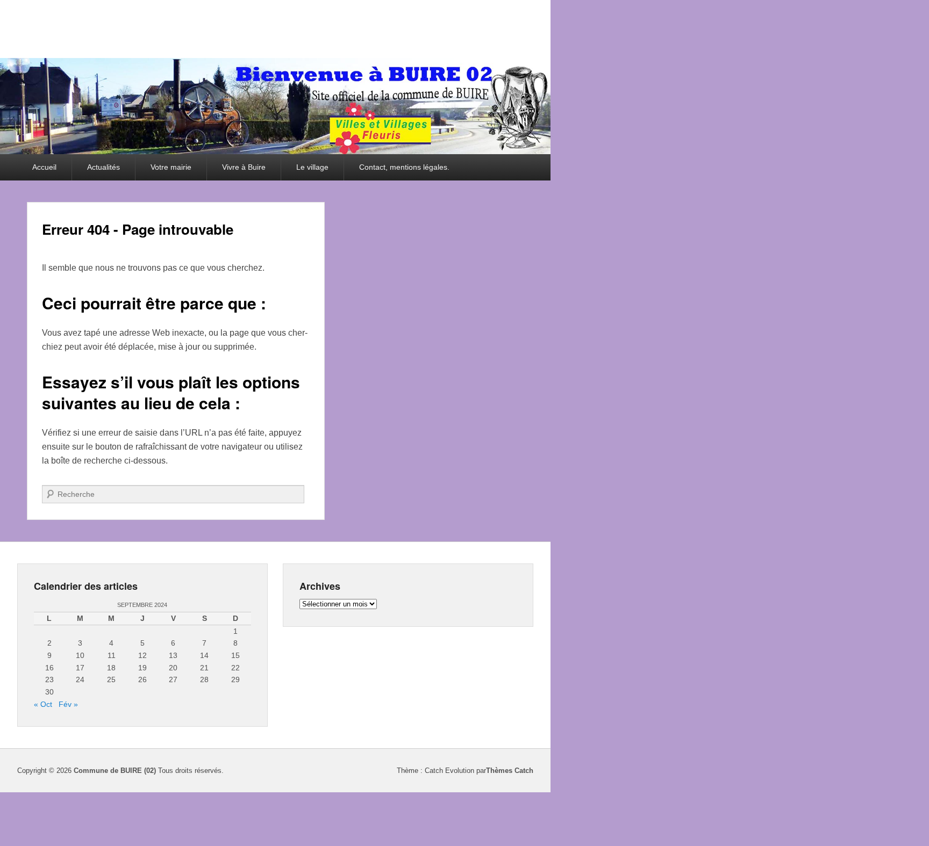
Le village (312, 167)
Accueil (44, 167)
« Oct (43, 704)
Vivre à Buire (244, 167)
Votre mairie (171, 167)
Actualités (103, 167)
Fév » (68, 704)
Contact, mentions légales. (404, 167)
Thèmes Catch (509, 771)
